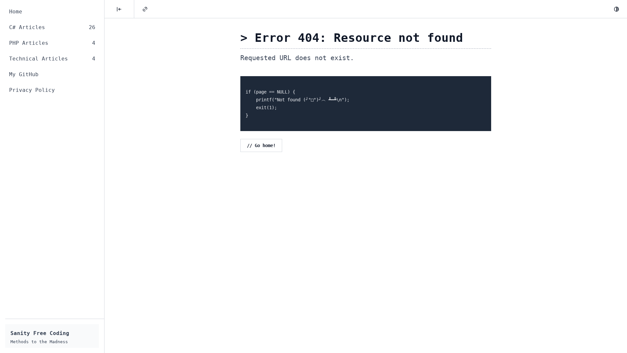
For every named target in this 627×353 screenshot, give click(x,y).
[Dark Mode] (616, 9)
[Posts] (119, 9)
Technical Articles (52, 59)
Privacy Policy (32, 90)
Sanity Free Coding (39, 333)
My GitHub (24, 74)
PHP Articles (52, 43)
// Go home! (261, 145)
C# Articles (52, 27)
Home (15, 11)
